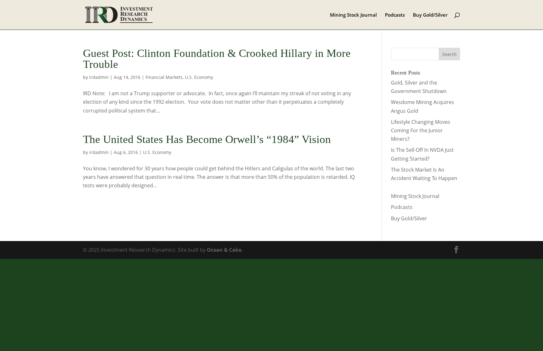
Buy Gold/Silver (430, 15)
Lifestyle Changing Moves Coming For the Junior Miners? (420, 130)
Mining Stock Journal (353, 15)
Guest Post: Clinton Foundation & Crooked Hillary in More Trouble (217, 58)
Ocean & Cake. (225, 249)
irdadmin (99, 77)
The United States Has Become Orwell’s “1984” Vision (207, 139)
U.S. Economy (199, 77)
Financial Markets (164, 77)
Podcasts (395, 15)
